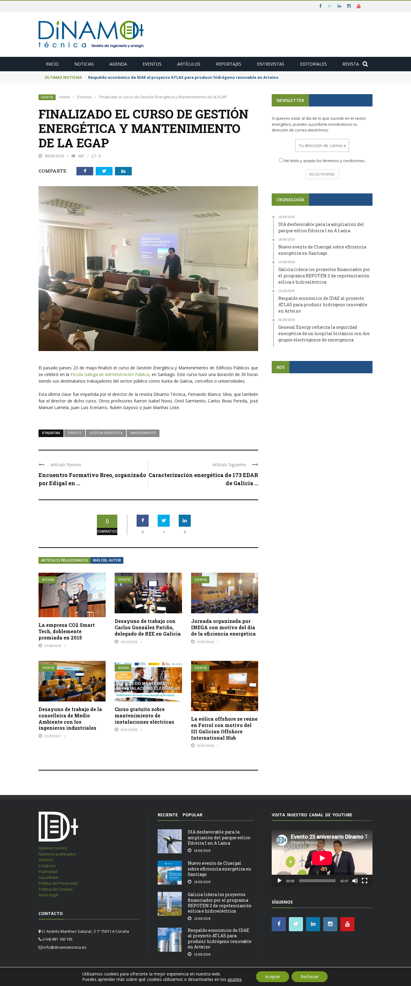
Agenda (118, 64)
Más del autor (107, 560)
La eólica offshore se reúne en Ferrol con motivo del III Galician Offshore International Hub (224, 728)
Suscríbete (48, 877)
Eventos (152, 64)
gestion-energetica (105, 433)
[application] (322, 858)
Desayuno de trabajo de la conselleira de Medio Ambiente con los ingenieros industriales (70, 718)
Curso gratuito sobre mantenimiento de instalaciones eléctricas (144, 715)
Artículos (188, 64)
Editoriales (313, 64)
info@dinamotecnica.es (64, 947)
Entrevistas (270, 64)
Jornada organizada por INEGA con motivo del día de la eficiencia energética (223, 627)
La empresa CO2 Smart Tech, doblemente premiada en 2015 (67, 631)
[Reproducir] (280, 881)
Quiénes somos (53, 848)
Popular (192, 815)
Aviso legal (48, 895)
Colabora (47, 865)
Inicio (52, 64)
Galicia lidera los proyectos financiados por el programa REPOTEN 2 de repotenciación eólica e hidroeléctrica (220, 903)
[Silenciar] (355, 881)
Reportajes (228, 64)
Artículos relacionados (64, 560)
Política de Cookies (56, 889)
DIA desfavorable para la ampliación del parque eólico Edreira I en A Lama (219, 837)
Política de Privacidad (58, 883)
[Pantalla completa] (365, 881)
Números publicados (57, 854)
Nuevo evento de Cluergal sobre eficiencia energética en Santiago (219, 868)
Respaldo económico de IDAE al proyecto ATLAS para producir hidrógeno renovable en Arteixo (183, 77)
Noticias (84, 64)
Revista (350, 64)
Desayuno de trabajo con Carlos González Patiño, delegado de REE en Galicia (148, 627)
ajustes (234, 979)
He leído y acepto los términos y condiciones (324, 160)
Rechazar (310, 976)
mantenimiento (143, 433)
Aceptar (272, 976)
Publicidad (48, 871)
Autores (46, 859)
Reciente (168, 815)
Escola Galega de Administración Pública (109, 374)
